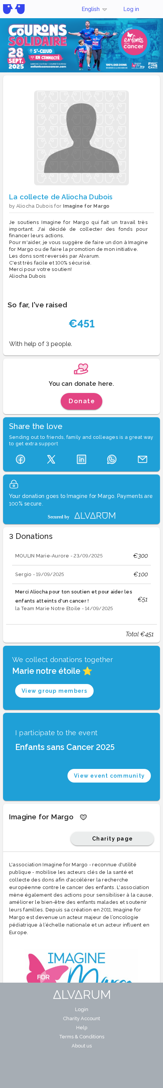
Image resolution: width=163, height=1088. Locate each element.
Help (81, 1027)
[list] (81, 581)
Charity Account (81, 1018)
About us (82, 1046)
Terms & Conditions (81, 1036)
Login (81, 1009)
